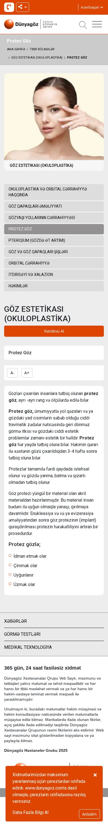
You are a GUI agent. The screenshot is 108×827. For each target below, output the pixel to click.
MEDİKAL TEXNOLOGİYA (28, 647)
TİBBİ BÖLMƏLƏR (42, 49)
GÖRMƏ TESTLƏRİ (22, 634)
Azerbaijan (90, 7)
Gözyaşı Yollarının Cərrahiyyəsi (42, 217)
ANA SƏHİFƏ (16, 49)
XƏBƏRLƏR (15, 621)
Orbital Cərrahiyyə (29, 263)
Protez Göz (77, 57)
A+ (26, 372)
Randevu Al (54, 331)
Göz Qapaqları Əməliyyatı (35, 206)
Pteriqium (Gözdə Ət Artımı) (37, 240)
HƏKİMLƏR (18, 286)
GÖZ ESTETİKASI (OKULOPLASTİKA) (37, 57)
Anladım (89, 814)
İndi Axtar (10, 8)
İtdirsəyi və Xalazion (31, 274)
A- (12, 372)
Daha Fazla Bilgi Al (30, 812)
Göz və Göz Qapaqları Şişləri (38, 252)
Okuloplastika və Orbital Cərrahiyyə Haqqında (48, 192)
